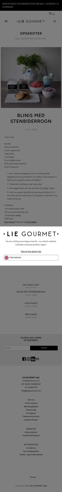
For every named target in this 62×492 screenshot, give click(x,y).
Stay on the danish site (31, 251)
